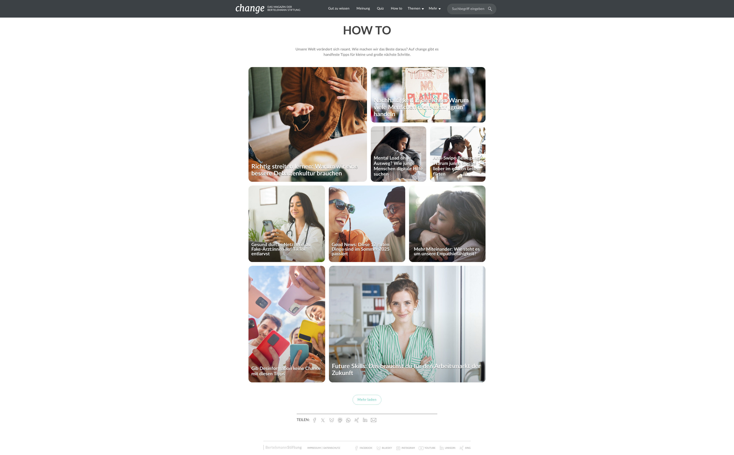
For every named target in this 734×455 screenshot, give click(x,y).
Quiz (380, 8)
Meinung (363, 8)
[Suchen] (489, 8)
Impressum (314, 448)
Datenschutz (331, 448)
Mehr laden (367, 399)
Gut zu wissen (338, 8)
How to (396, 8)
